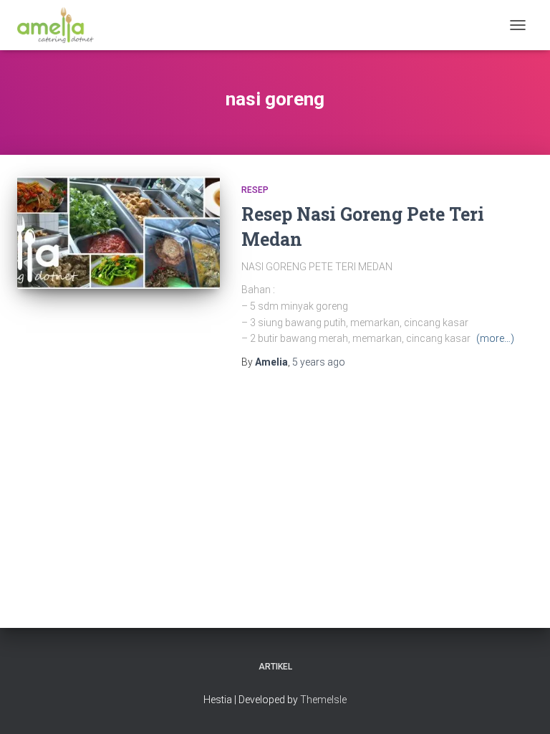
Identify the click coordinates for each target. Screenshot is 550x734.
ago (318, 362)
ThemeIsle (323, 699)
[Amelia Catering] (61, 25)
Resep (255, 190)
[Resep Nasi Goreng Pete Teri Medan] (118, 232)
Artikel (275, 667)
